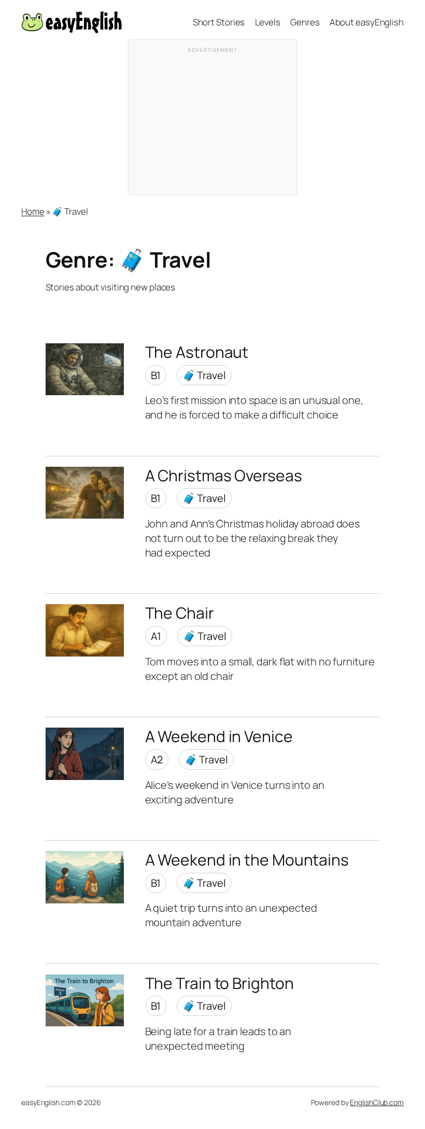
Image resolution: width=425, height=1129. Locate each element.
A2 (157, 759)
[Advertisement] (212, 122)
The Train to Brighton (219, 983)
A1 (156, 636)
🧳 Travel (204, 375)
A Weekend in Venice (219, 736)
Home (33, 211)
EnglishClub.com (377, 1102)
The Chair (179, 613)
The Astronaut (197, 352)
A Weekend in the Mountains (247, 860)
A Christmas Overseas (223, 475)
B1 (156, 375)
